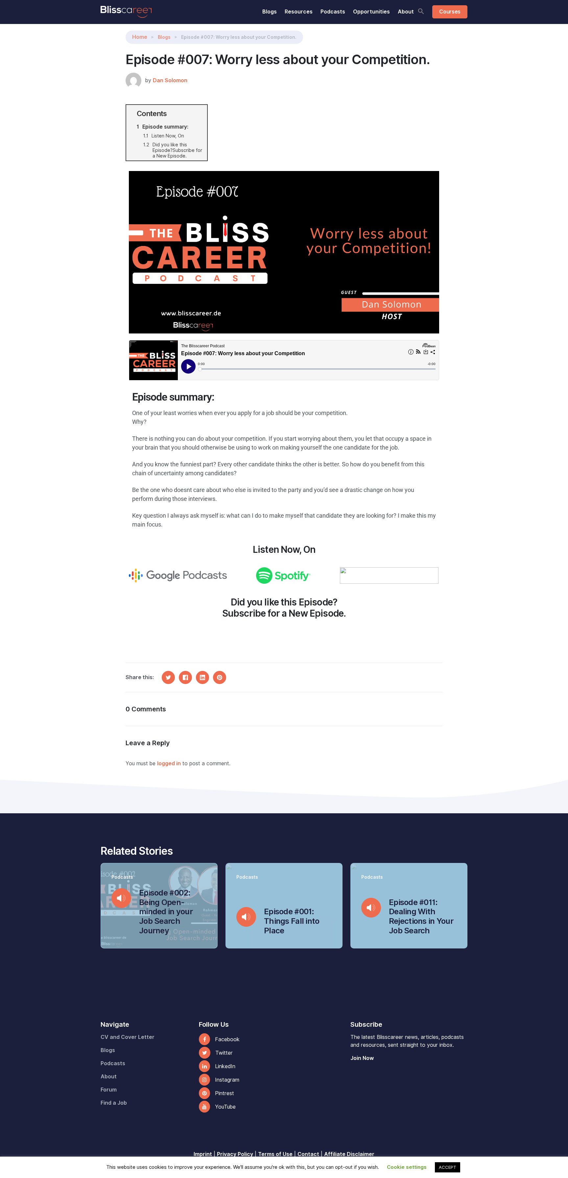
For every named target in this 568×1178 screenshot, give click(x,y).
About (406, 12)
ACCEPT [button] (447, 1167)
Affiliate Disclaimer (349, 1154)
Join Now (362, 1058)
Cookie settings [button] (407, 1167)
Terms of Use (275, 1154)
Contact (308, 1154)
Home (139, 37)
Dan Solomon (170, 80)
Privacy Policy (235, 1154)
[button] (421, 11)
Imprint (203, 1154)
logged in (169, 763)
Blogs (269, 12)
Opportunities (371, 12)
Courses (450, 12)
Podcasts (332, 12)
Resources (299, 12)
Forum (109, 1090)
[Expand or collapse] (200, 113)
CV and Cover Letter (127, 1037)
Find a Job (114, 1103)
